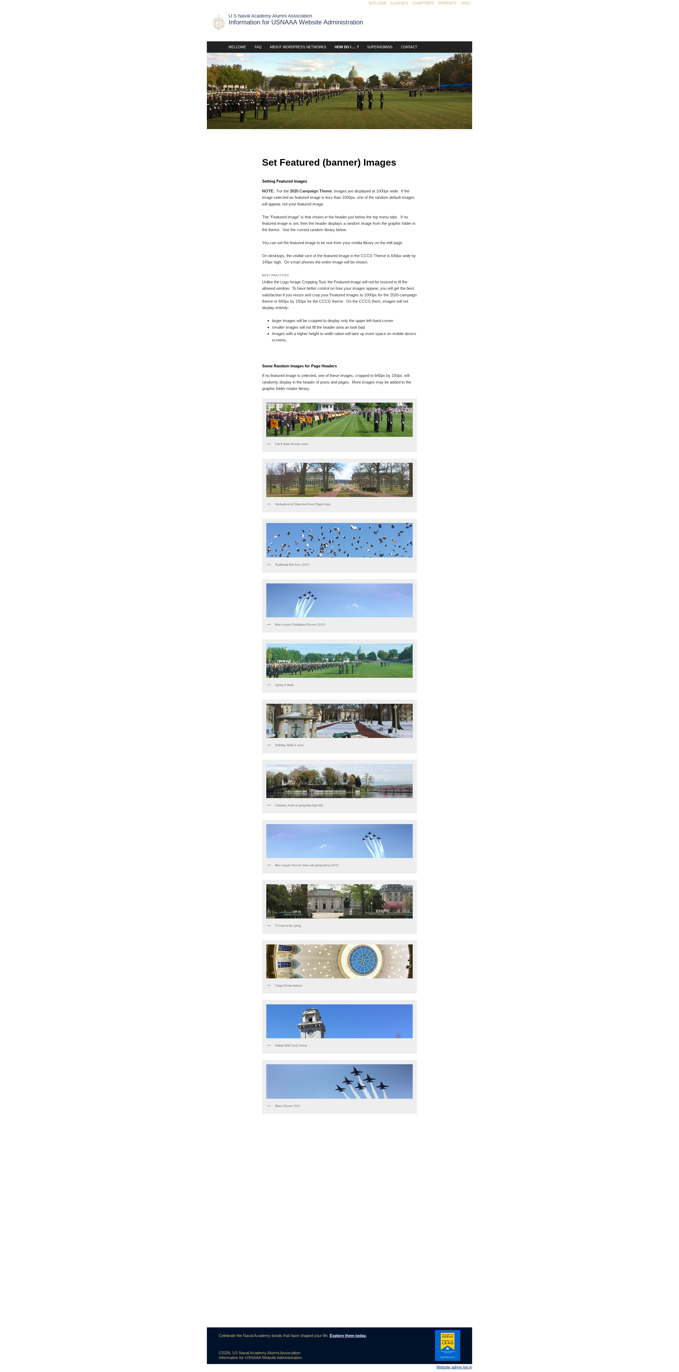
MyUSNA (377, 3)
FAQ (258, 47)
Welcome (237, 47)
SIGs (465, 3)
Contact (409, 47)
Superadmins (380, 47)
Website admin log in (454, 1367)
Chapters (423, 3)
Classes (399, 3)
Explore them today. (348, 1335)
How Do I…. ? (347, 47)
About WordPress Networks (298, 47)
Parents (447, 3)
